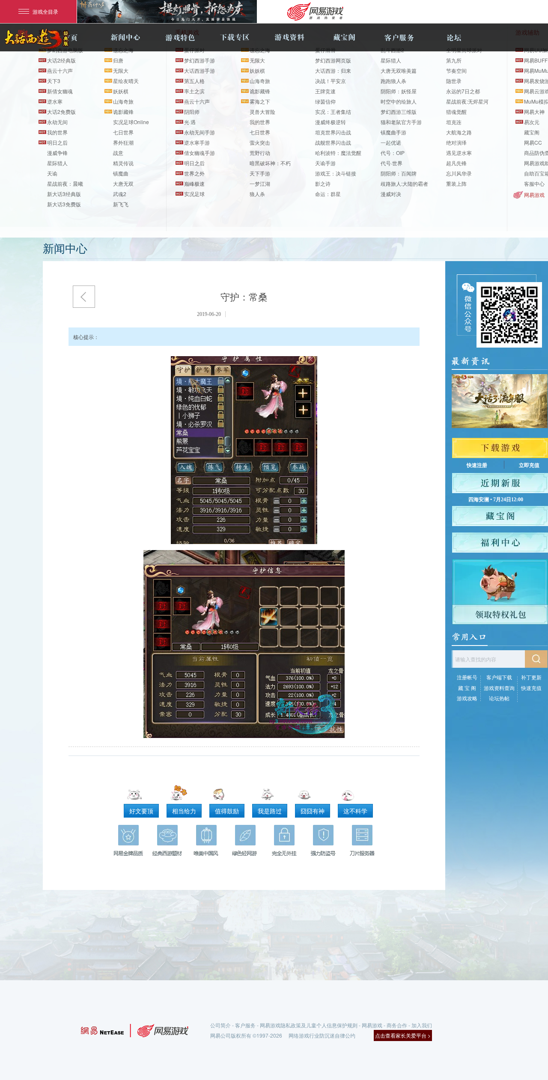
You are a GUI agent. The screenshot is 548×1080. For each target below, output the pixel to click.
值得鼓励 (227, 810)
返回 (84, 297)
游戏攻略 (467, 698)
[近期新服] (500, 483)
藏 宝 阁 (467, 687)
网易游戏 (534, 194)
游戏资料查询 (499, 687)
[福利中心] (500, 543)
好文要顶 (141, 810)
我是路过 (270, 810)
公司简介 (220, 1025)
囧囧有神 (313, 810)
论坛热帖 (499, 698)
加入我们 (421, 1025)
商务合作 (397, 1025)
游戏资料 (289, 37)
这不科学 (355, 810)
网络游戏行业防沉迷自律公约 (322, 1035)
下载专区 (234, 37)
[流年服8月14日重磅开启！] (500, 401)
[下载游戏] (500, 448)
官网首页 (70, 37)
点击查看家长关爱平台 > (403, 1035)
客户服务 (399, 37)
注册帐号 (467, 677)
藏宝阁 (344, 37)
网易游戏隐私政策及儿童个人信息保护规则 (308, 1025)
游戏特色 (179, 37)
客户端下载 (499, 677)
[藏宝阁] (500, 516)
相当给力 (184, 810)
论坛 (453, 37)
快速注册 (477, 465)
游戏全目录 (45, 11)
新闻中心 (125, 37)
